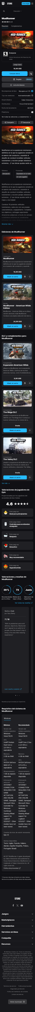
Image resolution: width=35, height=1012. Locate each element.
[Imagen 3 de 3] (19, 695)
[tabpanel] (17, 774)
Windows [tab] (7, 718)
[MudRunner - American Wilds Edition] (17, 292)
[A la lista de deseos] (30, 277)
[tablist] (17, 718)
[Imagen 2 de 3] (17, 695)
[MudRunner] (17, 245)
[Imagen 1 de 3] (15, 695)
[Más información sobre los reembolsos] (32, 95)
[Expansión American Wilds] (17, 351)
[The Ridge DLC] (17, 398)
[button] (17, 224)
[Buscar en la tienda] (4, 11)
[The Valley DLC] (17, 445)
